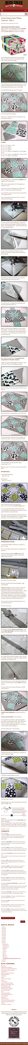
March (4, 955)
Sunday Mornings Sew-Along (7, 1001)
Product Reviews (4, 996)
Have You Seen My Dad (6, 978)
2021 (3, 934)
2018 (3, 938)
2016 (3, 941)
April (4, 954)
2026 (3, 927)
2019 (3, 937)
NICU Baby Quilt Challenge (6, 988)
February (5, 957)
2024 (3, 930)
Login (25, 10)
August (4, 948)
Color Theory (9, 31)
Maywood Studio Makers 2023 (7, 984)
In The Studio (4, 981)
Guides (2, 977)
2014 (3, 960)
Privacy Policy (25, 1043)
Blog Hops (3, 966)
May (4, 952)
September (5, 947)
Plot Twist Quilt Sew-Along (6, 994)
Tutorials (3, 1003)
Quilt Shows (3, 997)
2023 (3, 931)
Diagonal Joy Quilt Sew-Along (7, 973)
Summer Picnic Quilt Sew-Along (7, 1000)
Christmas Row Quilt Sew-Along (8, 970)
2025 (3, 928)
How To (2, 980)
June (4, 951)
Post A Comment (4, 833)
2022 (3, 932)
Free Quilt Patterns (5, 974)
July (4, 950)
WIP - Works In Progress (6, 1004)
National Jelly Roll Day (6, 987)
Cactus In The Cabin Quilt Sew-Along (9, 968)
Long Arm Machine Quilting (7, 983)
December (5, 944)
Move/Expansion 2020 (5, 986)
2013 (3, 961)
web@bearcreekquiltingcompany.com (10, 826)
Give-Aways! (3, 976)
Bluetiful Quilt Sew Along (6, 967)
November (5, 945)
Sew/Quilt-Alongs (4, 998)
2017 (3, 940)
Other (2, 991)
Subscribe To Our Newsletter (8, 918)
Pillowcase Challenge (5, 993)
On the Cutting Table (5, 990)
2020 (3, 935)
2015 (3, 942)
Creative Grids (4, 971)
